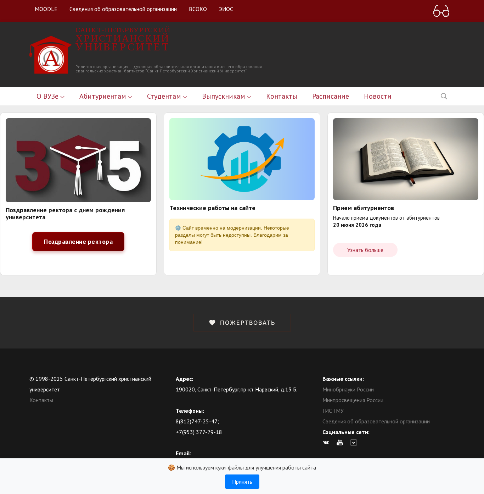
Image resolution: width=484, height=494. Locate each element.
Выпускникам (224, 96)
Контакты (281, 96)
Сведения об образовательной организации (123, 8)
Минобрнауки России (348, 389)
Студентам (165, 96)
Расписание (330, 96)
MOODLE (46, 8)
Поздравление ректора (78, 241)
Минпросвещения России (352, 400)
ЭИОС (226, 8)
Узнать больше (365, 249)
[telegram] (355, 442)
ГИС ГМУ (333, 410)
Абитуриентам (103, 96)
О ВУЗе (48, 96)
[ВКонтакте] (327, 442)
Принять (242, 481)
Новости (378, 96)
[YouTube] (341, 442)
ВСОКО (198, 8)
